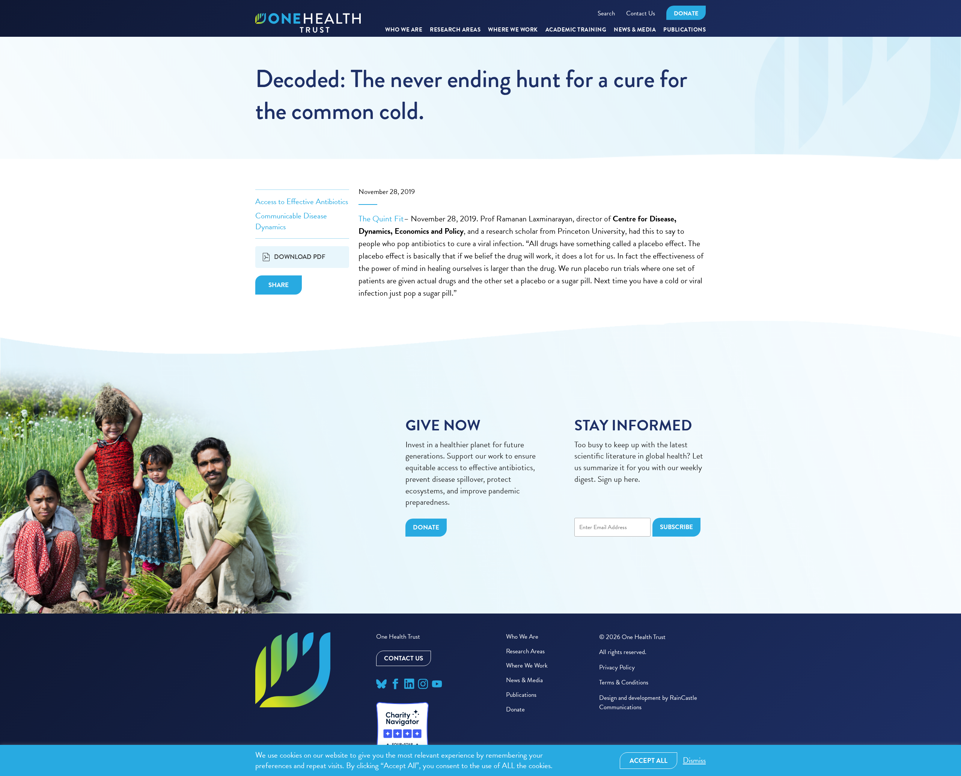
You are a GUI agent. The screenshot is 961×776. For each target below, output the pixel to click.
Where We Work (513, 30)
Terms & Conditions (623, 682)
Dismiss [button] (694, 760)
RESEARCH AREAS (455, 30)
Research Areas (525, 651)
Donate (686, 13)
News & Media (635, 30)
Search (606, 13)
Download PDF (299, 257)
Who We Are (403, 30)
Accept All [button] (648, 760)
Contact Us (640, 13)
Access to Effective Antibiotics (301, 202)
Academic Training (576, 30)
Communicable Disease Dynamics (291, 221)
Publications (684, 30)
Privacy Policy (617, 667)
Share (278, 285)
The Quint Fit (381, 218)
